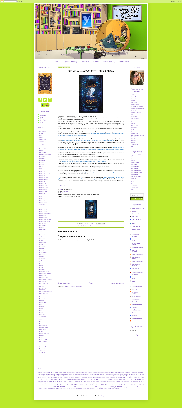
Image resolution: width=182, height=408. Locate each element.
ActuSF (41, 133)
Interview (82, 379)
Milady (41, 304)
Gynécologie (84, 377)
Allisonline (134, 211)
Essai (103, 375)
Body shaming (135, 162)
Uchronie (84, 388)
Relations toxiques (136, 180)
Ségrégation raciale (129, 386)
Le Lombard (42, 281)
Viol (132, 189)
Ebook (76, 375)
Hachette (41, 248)
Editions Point (42, 200)
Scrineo (41, 345)
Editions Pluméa (43, 199)
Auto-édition (42, 145)
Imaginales (40, 379)
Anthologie (90, 372)
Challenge (82, 374)
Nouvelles (73, 383)
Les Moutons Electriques (45, 291)
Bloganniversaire (61, 374)
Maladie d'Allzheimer (100, 381)
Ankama (41, 143)
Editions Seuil (42, 208)
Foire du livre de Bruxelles (138, 375)
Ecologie (133, 110)
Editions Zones (43, 217)
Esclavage (134, 164)
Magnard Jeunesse (44, 299)
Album (67, 372)
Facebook (65, 191)
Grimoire (72, 377)
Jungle (41, 260)
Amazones (77, 372)
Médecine (53, 383)
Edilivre (41, 168)
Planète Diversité (136, 310)
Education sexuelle (136, 112)
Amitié (81, 372)
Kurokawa (42, 269)
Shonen (77, 387)
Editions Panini (43, 195)
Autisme (133, 100)
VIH (132, 146)
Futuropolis (42, 235)
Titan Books (42, 350)
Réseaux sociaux (110, 384)
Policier (135, 383)
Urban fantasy (90, 388)
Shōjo (80, 386)
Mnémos (41, 306)
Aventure (140, 372)
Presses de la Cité (44, 333)
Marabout (41, 300)
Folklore (48, 377)
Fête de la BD (60, 377)
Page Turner (94, 383)
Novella (77, 383)
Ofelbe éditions (43, 316)
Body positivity (135, 104)
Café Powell (135, 216)
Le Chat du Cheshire (137, 247)
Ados (50, 372)
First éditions (42, 225)
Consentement (118, 374)
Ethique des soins (109, 375)
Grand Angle (42, 242)
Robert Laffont (43, 339)
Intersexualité (134, 122)
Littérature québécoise (68, 381)
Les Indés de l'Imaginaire (42, 289)
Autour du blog (109, 62)
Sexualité (133, 140)
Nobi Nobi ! (42, 314)
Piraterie (112, 383)
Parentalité (107, 383)
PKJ (40, 322)
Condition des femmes (137, 106)
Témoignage (79, 388)
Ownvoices (134, 127)
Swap (123, 386)
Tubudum (134, 315)
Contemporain (133, 374)
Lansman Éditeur (43, 277)
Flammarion (42, 227)
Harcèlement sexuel (136, 172)
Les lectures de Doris (137, 261)
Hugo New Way (43, 252)
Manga (107, 381)
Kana (40, 262)
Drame (56, 376)
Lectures (75, 226)
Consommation (125, 374)
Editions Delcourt (43, 179)
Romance (103, 384)
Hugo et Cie (42, 254)
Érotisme (117, 388)
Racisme (133, 178)
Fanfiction (117, 375)
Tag (138, 387)
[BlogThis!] (99, 223)
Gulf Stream (42, 246)
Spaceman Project (44, 347)
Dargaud (41, 162)
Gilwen (41, 119)
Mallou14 (42, 121)
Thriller (39, 388)
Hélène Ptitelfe (136, 229)
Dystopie (60, 376)
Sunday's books (115, 387)
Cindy (41, 117)
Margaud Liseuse (136, 302)
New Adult (57, 383)
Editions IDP (42, 183)
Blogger (103, 396)
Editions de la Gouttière (45, 219)
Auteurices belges (116, 372)
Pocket (41, 331)
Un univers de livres (137, 321)
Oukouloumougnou (137, 304)
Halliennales (89, 377)
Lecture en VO (122, 379)
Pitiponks (134, 307)
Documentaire (50, 375)
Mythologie (47, 383)
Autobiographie (134, 372)
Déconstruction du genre (137, 108)
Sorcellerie (84, 386)
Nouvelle (69, 383)
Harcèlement (134, 168)
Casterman (42, 160)
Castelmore (42, 158)
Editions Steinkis (43, 212)
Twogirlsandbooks (137, 318)
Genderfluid (67, 377)
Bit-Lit (55, 374)
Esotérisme (98, 375)
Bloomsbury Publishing (45, 154)
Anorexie (133, 159)
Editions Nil (42, 193)
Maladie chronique (91, 381)
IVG (132, 120)
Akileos (41, 137)
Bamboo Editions (43, 149)
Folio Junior (42, 233)
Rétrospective (118, 384)
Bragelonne (42, 156)
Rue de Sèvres (43, 341)
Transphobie (134, 187)
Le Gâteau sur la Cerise (45, 279)
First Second (42, 223)
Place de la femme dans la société (123, 383)
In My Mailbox (54, 379)
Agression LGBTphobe (137, 155)
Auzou (41, 147)
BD (143, 372)
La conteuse (135, 232)
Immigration (45, 379)
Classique (91, 374)
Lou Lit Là (134, 289)
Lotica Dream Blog (137, 286)
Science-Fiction (90, 226)
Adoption (47, 372)
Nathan (41, 312)
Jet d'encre (42, 258)
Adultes (55, 372)
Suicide (133, 184)
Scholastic (42, 343)
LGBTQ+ (133, 124)
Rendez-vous (124, 62)
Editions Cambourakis (45, 174)
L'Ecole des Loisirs (44, 271)
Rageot (41, 337)
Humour (140, 377)
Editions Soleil (43, 210)
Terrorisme (134, 185)
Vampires (101, 388)
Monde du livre (134, 381)
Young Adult (106, 226)
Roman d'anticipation (87, 384)
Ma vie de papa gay (137, 296)
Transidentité (134, 144)
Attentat (109, 372)
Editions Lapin (43, 189)
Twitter (62, 193)
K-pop (92, 379)
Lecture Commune (113, 379)
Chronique (85, 62)
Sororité (133, 142)
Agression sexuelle (136, 157)
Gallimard (41, 237)
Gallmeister (42, 238)
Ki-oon (41, 267)
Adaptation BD (41, 372)
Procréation (54, 384)
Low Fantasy (83, 381)
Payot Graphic (43, 324)
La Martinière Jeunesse (45, 273)
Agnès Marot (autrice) (138, 208)
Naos (40, 310)
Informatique (63, 379)
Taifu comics (42, 349)
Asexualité (134, 99)
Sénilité (135, 386)
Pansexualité (134, 133)
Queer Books (64, 384)
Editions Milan (43, 191)
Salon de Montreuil (135, 384)
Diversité (45, 375)
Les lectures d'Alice (137, 254)
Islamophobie (134, 174)
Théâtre (43, 388)
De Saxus (41, 164)
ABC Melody (42, 131)
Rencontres (74, 384)
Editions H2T (42, 181)
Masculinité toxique (136, 176)
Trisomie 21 (65, 388)
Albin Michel (42, 139)
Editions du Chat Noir (44, 221)
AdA (40, 135)
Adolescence (134, 95)
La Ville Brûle (42, 275)
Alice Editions (42, 141)
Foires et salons (42, 377)
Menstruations (127, 381)
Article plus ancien (117, 283)
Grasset (41, 244)
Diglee (133, 223)
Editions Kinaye (43, 185)
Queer (133, 138)
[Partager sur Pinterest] (104, 223)
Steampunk (105, 386)
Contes (139, 374)
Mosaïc (41, 308)
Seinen (47, 386)
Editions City (42, 175)
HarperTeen (42, 250)
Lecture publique (129, 379)
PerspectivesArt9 (43, 327)
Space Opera (99, 387)
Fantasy (128, 376)
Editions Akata (43, 172)
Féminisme (134, 116)
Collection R (97, 374)
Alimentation (72, 372)
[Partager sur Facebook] (103, 223)
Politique (139, 383)
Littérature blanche (45, 381)
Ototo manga (42, 318)
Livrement (134, 284)
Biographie (45, 374)
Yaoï (106, 388)
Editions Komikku (43, 187)
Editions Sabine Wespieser (43, 203)
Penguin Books (43, 325)
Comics (102, 374)
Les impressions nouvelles (43, 294)
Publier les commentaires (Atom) (73, 286)
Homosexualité (135, 118)
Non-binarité (134, 125)
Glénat (41, 240)
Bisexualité (134, 102)
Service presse (98, 226)
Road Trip (80, 384)
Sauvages (134, 312)
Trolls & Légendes (72, 388)
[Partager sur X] (101, 223)
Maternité (121, 381)
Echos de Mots (136, 226)
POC (132, 131)
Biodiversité (40, 374)
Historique (122, 377)
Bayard (41, 150)
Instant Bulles (70, 379)
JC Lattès (41, 256)
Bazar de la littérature (138, 214)
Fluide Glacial (42, 229)
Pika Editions (42, 329)
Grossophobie (135, 166)
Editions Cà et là (43, 177)
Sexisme (133, 182)
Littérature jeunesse (56, 381)
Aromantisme (134, 97)
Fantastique (123, 376)
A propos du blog (70, 62)
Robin (41, 123)
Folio (40, 231)
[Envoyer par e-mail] (97, 223)
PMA (132, 129)
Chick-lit (87, 374)
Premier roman (48, 384)
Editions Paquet (43, 197)
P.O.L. (40, 320)
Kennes (41, 265)
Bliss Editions (42, 152)
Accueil (56, 62)
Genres (96, 62)
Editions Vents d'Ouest (45, 213)
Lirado (133, 281)
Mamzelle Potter (136, 299)
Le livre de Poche (43, 283)
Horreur (135, 377)
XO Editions (42, 352)
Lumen (41, 297)
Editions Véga (43, 215)
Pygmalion (42, 335)
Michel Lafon (81, 226)
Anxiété (133, 160)
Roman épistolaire (96, 384)
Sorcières (89, 386)
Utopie (94, 388)
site (61, 189)
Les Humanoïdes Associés (43, 285)
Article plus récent (64, 283)
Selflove (51, 386)
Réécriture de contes (126, 384)
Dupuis (41, 166)
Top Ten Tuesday (50, 388)
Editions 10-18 (43, 170)
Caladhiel (42, 115)
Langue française (104, 379)
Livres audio (77, 381)
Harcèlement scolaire (136, 170)
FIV (132, 114)
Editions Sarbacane (44, 206)
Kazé (40, 264)
